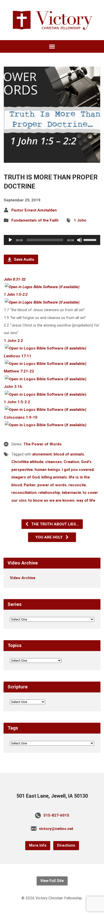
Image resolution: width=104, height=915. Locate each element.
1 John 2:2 (13, 340)
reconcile (77, 485)
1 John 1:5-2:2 (16, 294)
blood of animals (69, 454)
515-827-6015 (56, 815)
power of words (52, 485)
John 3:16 (13, 386)
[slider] (91, 239)
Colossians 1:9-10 (20, 417)
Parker (30, 485)
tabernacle (71, 492)
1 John (80, 220)
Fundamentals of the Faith (35, 220)
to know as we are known (51, 500)
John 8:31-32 (14, 279)
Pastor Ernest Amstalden (34, 210)
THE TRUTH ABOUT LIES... (54, 524)
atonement (42, 454)
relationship (49, 492)
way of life (85, 500)
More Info (37, 845)
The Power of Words (42, 444)
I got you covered (78, 469)
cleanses (53, 462)
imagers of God (25, 477)
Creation (71, 462)
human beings (47, 469)
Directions (66, 845)
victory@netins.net (56, 828)
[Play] (10, 240)
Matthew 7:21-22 (19, 371)
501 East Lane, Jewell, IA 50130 (52, 796)
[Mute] (79, 240)
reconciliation (24, 492)
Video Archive (22, 578)
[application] (52, 240)
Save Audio (23, 259)
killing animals (54, 477)
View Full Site (52, 881)
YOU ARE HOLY (49, 537)
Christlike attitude (27, 462)
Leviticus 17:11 (17, 356)
